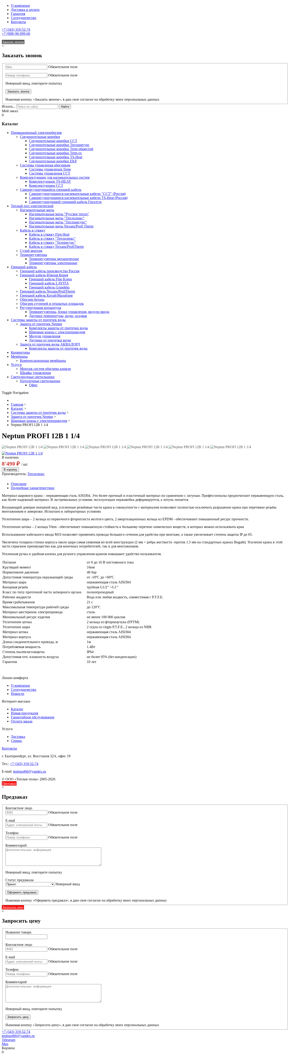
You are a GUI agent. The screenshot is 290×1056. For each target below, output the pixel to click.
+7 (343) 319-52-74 (16, 29)
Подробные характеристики (32, 488)
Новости (17, 694)
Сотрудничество (23, 18)
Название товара (18, 932)
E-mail (10, 820)
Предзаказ (9, 783)
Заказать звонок (13, 42)
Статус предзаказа (19, 880)
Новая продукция (24, 713)
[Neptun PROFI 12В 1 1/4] (22, 447)
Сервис (16, 741)
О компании (20, 5)
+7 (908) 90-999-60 (16, 34)
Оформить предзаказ (21, 892)
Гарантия (18, 14)
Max (5, 1044)
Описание (19, 484)
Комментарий (16, 845)
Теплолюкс (36, 474)
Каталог (17, 709)
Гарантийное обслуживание (32, 717)
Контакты (18, 22)
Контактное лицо (18, 808)
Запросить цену (13, 907)
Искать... (8, 106)
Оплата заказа (21, 721)
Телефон (12, 833)
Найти (65, 106)
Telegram (8, 1040)
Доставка (18, 737)
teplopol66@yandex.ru (29, 771)
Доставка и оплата (25, 10)
